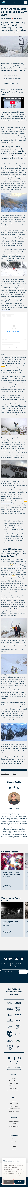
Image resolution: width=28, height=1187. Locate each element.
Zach (13, 574)
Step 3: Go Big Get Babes (11, 83)
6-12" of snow (13, 151)
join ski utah (14, 1123)
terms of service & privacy (14, 1091)
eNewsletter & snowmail (14, 1108)
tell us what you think (14, 1068)
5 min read (7, 932)
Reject (8, 1181)
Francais (14, 1144)
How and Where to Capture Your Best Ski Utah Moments (11, 873)
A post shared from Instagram (14, 347)
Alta (13, 370)
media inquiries (14, 1103)
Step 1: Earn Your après (10, 75)
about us (14, 1078)
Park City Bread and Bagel (12, 185)
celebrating (4, 245)
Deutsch (14, 1146)
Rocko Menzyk (14, 404)
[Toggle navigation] (24, 2)
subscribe (23, 971)
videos (3, 366)
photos (3, 243)
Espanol (14, 1149)
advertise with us (14, 1088)
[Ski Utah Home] (3, 2)
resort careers (14, 1083)
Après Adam (14, 808)
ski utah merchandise (14, 1086)
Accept (20, 1181)
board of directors (14, 1081)
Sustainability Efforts (14, 1111)
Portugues (14, 1141)
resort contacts (14, 1106)
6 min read (7, 885)
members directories (14, 1126)
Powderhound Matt (17, 490)
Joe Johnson (14, 509)
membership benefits (14, 1121)
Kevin (18, 568)
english (14, 1139)
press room (14, 1101)
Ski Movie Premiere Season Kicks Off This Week (11, 922)
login (14, 1129)
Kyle (11, 564)
